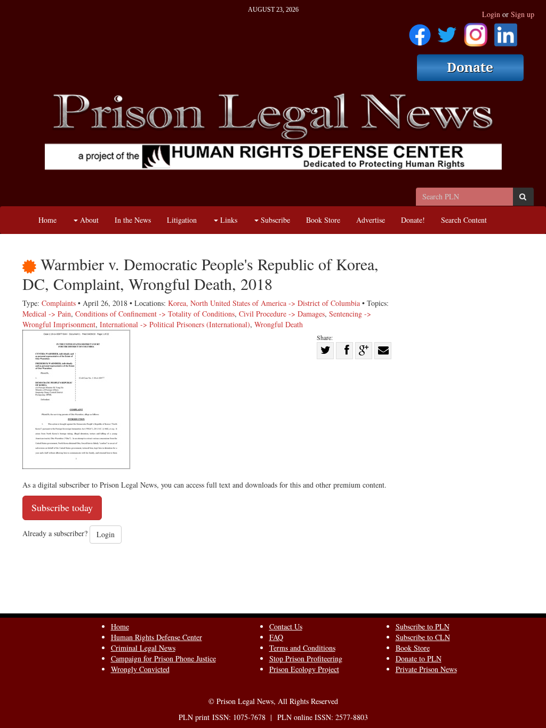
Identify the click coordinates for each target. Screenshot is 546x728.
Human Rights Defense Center (156, 637)
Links (227, 220)
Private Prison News (426, 669)
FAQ (276, 637)
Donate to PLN (418, 658)
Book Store (323, 220)
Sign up (522, 14)
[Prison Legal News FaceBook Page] (420, 31)
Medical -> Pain (46, 314)
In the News (133, 220)
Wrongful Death (278, 324)
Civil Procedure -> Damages (282, 314)
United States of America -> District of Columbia (285, 303)
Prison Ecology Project (304, 669)
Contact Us (285, 626)
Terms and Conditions (302, 648)
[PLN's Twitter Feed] (447, 31)
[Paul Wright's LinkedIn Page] (505, 31)
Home (47, 220)
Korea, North (188, 303)
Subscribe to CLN (423, 637)
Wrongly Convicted (140, 669)
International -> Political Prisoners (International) (175, 324)
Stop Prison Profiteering (305, 658)
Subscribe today (62, 507)
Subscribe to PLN (422, 626)
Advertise (370, 220)
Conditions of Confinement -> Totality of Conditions (155, 314)
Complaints (59, 303)
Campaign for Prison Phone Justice (163, 658)
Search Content (464, 220)
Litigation (182, 220)
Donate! (413, 220)
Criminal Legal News (143, 648)
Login (491, 14)
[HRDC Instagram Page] (475, 31)
